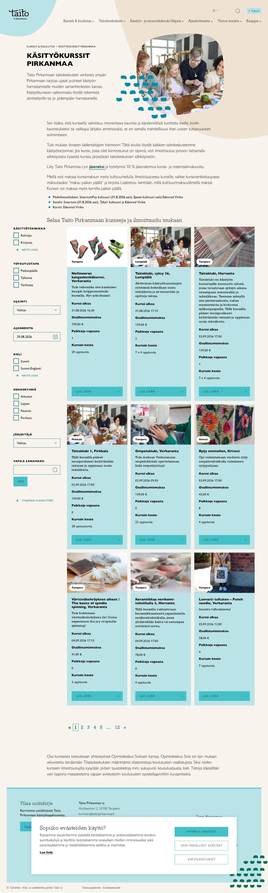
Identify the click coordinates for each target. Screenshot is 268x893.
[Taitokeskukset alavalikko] (125, 21)
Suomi (25, 361)
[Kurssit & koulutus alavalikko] (93, 21)
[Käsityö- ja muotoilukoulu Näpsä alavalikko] (183, 21)
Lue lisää (83, 391)
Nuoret (26, 411)
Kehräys (26, 235)
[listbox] (36, 310)
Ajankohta (23, 328)
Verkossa (27, 285)
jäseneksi (97, 166)
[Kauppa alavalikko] (260, 21)
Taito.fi (255, 11)
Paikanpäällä (29, 270)
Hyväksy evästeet (201, 831)
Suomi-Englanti (31, 368)
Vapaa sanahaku (28, 461)
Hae (21, 481)
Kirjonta (26, 242)
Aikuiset (26, 396)
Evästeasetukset (202, 859)
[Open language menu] (217, 11)
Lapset (25, 403)
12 (117, 727)
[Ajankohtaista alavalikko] (212, 21)
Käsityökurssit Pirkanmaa (76, 46)
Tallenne (26, 278)
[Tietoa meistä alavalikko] (241, 21)
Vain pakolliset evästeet (202, 845)
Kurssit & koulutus (41, 46)
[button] (238, 11)
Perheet (26, 418)
